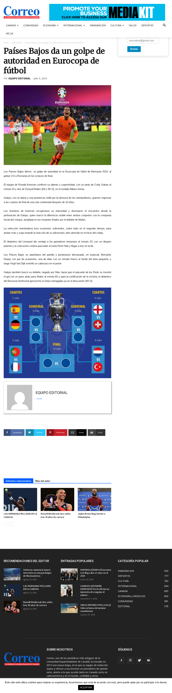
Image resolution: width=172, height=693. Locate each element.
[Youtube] (148, 660)
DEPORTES (147, 25)
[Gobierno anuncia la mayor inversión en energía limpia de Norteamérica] (12, 574)
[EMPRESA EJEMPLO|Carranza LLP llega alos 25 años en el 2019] (69, 574)
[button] (164, 25)
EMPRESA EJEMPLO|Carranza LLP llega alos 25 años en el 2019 (95, 573)
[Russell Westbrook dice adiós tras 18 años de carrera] (57, 499)
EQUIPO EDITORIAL (20, 78)
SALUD (133, 25)
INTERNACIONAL (72, 25)
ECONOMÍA (49, 25)
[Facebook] (121, 660)
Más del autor (42, 481)
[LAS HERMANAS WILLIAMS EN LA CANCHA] (20, 499)
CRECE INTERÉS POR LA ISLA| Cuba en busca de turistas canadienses (95, 608)
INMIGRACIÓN (98, 25)
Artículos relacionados (18, 481)
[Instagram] (130, 660)
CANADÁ (11, 25)
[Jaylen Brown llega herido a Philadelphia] (94, 499)
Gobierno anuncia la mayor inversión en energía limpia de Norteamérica (37, 573)
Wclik (9, 33)
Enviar (134, 48)
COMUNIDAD (30, 25)
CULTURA (116, 25)
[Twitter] (139, 660)
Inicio (6, 42)
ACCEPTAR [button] (86, 687)
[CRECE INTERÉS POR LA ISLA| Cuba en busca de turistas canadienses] (69, 608)
